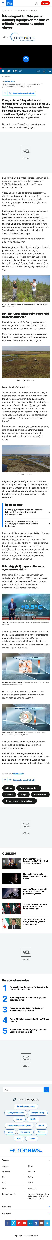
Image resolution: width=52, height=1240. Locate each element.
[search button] (46, 1089)
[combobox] (26, 1089)
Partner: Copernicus (29, 788)
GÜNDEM (9, 854)
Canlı (45, 3)
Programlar (32, 1188)
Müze (10, 1132)
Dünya (30, 1166)
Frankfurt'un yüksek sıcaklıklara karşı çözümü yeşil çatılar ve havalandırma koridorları (21, 523)
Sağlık (30, 1177)
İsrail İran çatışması (26, 1106)
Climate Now (32, 10)
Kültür (33, 1119)
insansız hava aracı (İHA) (19, 1125)
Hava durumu (40, 794)
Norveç (41, 1132)
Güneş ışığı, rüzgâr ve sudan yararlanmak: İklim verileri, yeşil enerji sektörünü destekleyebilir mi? (23, 512)
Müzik (41, 1125)
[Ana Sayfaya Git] (9, 3)
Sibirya (8, 788)
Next (4, 1177)
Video (4, 1188)
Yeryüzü (10, 10)
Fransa (32, 1138)
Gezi (4, 1183)
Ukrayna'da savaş (16, 1113)
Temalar (5, 1160)
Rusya (23, 794)
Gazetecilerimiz (8, 1194)
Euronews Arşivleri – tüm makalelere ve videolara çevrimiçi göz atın (38, 1196)
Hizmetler (6, 1207)
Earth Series (20, 10)
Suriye (19, 1119)
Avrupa (5, 1166)
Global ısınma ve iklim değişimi (19, 801)
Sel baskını (25, 1132)
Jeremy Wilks (9, 81)
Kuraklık (9, 794)
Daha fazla (6, 1213)
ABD (19, 1138)
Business (6, 1171)
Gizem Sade (18, 773)
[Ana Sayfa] (3, 10)
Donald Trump (37, 1113)
